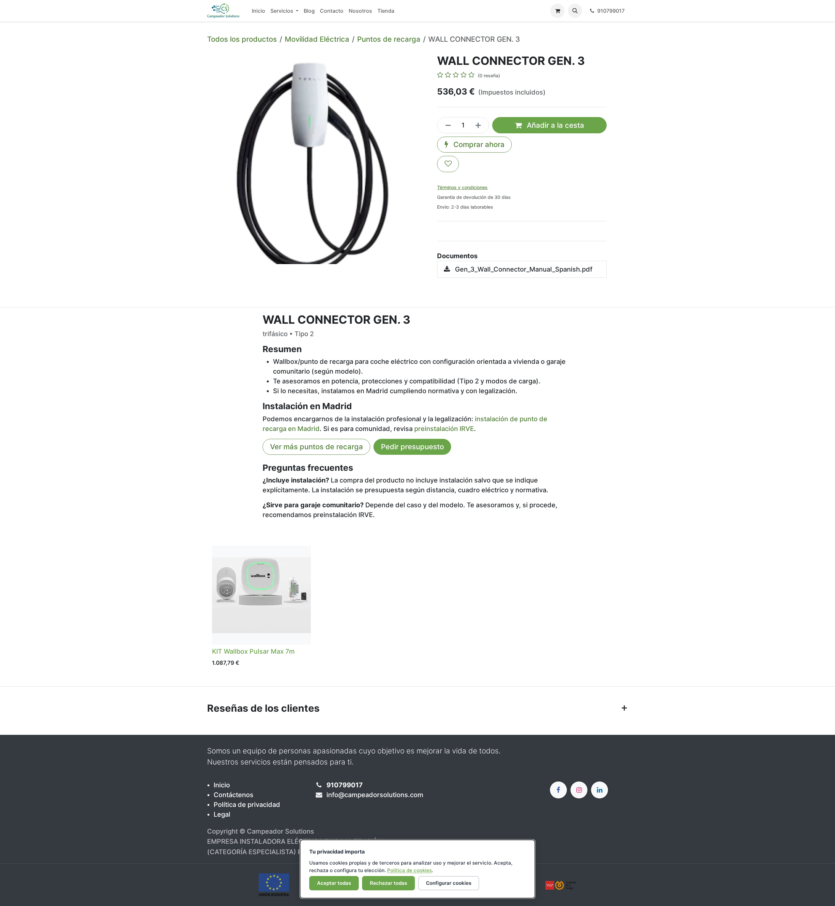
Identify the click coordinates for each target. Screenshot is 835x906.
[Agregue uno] (480, 125)
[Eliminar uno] (446, 125)
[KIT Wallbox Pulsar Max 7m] (261, 595)
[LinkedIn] (599, 789)
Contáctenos (233, 795)
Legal (222, 814)
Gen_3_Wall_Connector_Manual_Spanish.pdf (522, 269)
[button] (575, 11)
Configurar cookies (448, 883)
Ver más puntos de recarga (316, 446)
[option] (417, 608)
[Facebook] (558, 789)
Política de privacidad (247, 805)
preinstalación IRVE (444, 429)
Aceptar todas (334, 883)
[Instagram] (578, 789)
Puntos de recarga (388, 39)
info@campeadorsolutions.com (374, 795)
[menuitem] (258, 10)
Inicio (222, 785)
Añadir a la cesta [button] (554, 125)
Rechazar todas (388, 883)
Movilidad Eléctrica (317, 39)
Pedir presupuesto (412, 446)
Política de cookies (409, 870)
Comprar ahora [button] (478, 144)
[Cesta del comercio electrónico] (557, 11)
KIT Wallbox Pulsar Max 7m (253, 651)
